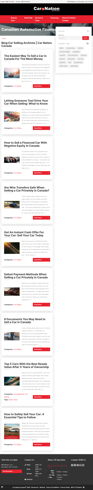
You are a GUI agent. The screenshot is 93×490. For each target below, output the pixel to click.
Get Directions (8, 471)
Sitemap (42, 487)
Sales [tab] (50, 466)
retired (80, 48)
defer (61, 48)
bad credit (71, 59)
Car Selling (17, 86)
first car (80, 59)
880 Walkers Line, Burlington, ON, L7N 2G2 (80, 1)
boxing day (74, 66)
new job (62, 55)
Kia (70, 62)
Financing (54, 18)
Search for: (61, 35)
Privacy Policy (65, 487)
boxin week (63, 66)
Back (4, 38)
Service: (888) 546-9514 (23, 1)
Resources (34, 487)
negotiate (76, 52)
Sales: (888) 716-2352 (8, 1)
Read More (38, 86)
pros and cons (72, 55)
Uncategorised (18, 394)
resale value (13, 400)
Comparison (78, 62)
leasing (62, 59)
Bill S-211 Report (76, 487)
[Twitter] (75, 465)
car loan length (65, 52)
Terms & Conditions (52, 487)
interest (83, 55)
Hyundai (62, 62)
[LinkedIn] (83, 465)
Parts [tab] (65, 466)
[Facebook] (72, 465)
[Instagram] (78, 465)
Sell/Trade (28, 18)
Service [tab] (57, 466)
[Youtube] (80, 465)
